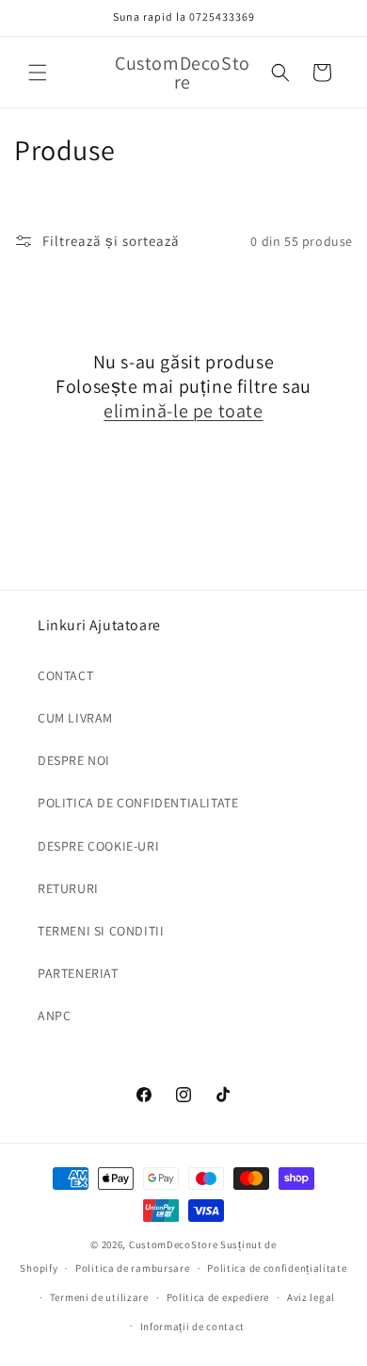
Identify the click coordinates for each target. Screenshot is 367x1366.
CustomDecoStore (173, 1244)
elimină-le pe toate (183, 410)
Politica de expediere (218, 1297)
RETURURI (68, 888)
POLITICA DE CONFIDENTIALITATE (138, 802)
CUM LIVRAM (75, 717)
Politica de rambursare (132, 1268)
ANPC (54, 1015)
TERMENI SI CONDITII (101, 930)
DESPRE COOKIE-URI (98, 845)
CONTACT (65, 675)
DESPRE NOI (74, 760)
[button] (37, 72)
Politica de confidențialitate (276, 1268)
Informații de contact (193, 1326)
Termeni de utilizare (99, 1297)
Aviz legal (311, 1297)
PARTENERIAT (78, 973)
